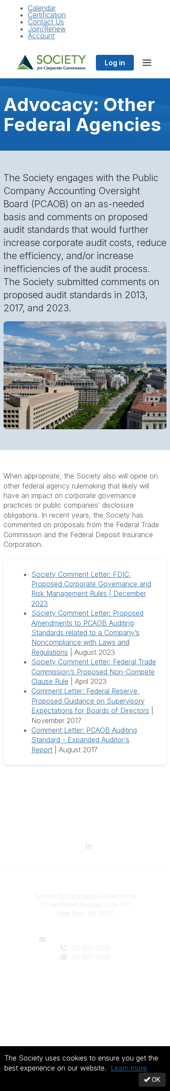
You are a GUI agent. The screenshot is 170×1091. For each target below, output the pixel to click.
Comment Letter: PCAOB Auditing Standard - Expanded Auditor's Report (84, 740)
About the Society (85, 983)
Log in (115, 62)
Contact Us (46, 21)
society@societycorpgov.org (90, 939)
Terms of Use (85, 1034)
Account (41, 35)
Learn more (129, 1068)
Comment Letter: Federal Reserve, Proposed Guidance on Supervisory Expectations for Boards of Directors (90, 701)
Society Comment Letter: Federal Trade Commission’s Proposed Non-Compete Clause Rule (93, 671)
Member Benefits (85, 991)
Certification (47, 14)
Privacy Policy (85, 1026)
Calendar (42, 7)
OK (155, 1079)
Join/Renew (47, 28)
